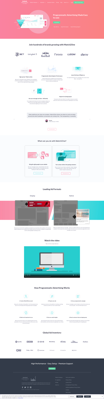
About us (57, 384)
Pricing (57, 2)
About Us (66, 2)
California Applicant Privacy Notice (73, 387)
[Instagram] (28, 387)
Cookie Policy (68, 382)
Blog (61, 2)
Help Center (68, 392)
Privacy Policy (69, 379)
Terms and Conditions (70, 377)
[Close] (102, 396)
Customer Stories (50, 2)
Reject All (79, 396)
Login (72, 2)
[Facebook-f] (22, 387)
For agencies (58, 379)
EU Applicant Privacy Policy (71, 384)
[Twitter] (25, 387)
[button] (14, 119)
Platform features (58, 377)
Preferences (72, 396)
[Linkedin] (30, 387)
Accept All (87, 396)
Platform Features (33, 2)
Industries (42, 2)
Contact (67, 389)
